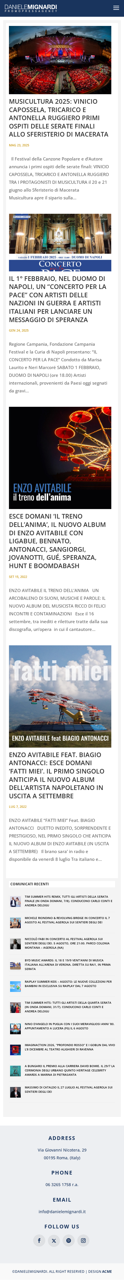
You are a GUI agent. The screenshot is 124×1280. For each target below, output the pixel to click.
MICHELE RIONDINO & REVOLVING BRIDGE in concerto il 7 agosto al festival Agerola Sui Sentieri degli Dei (67, 920)
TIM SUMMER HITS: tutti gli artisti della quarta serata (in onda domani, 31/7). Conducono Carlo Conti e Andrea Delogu (68, 1007)
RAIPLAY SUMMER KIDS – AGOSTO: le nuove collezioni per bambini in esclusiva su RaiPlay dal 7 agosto (68, 984)
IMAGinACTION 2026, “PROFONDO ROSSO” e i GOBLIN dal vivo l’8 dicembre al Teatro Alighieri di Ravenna (70, 1047)
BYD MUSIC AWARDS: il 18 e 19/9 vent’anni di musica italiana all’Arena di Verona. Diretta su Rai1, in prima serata (68, 964)
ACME (107, 1271)
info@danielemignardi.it (62, 1211)
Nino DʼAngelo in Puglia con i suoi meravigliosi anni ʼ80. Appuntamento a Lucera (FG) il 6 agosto (69, 1026)
